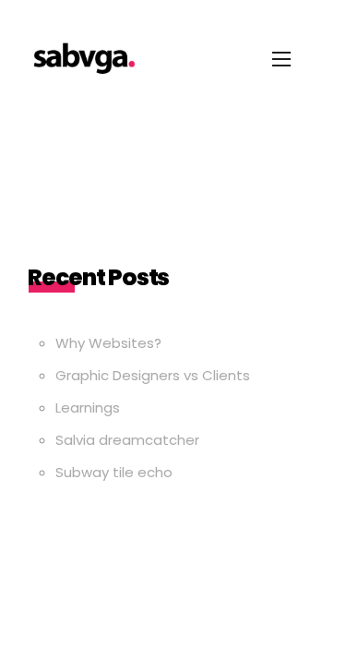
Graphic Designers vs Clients (152, 375)
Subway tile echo (114, 472)
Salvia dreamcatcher (127, 439)
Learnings (87, 407)
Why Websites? (108, 343)
